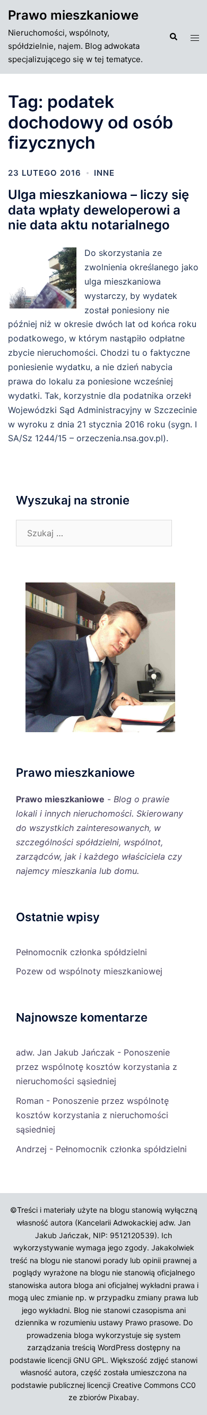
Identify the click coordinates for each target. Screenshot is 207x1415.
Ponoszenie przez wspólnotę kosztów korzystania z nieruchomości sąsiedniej (96, 1066)
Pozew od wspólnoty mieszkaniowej (89, 971)
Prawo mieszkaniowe (73, 15)
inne (104, 173)
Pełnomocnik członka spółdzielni (81, 952)
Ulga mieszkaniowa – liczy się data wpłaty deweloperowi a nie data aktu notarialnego (98, 210)
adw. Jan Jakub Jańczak (65, 1052)
